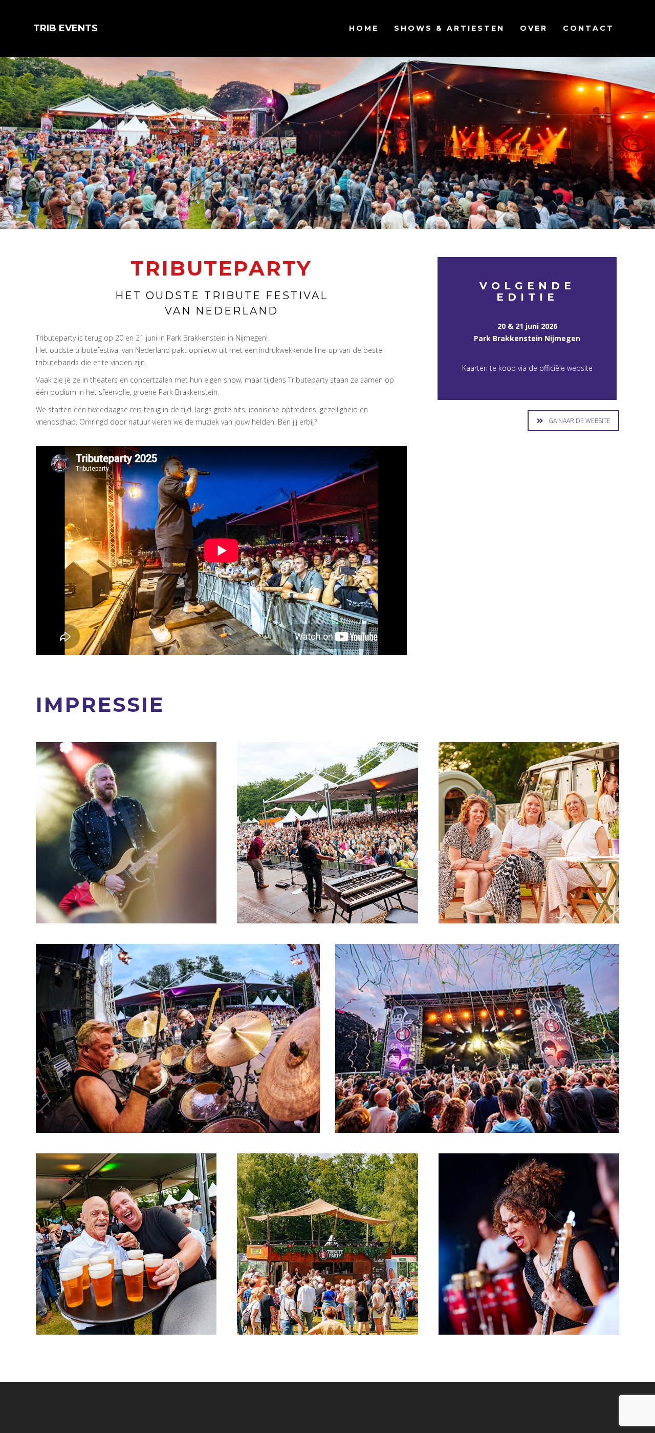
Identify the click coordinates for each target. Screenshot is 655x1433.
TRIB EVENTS (65, 28)
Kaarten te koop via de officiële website (527, 368)
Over (534, 28)
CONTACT (588, 28)
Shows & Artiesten (449, 28)
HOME (364, 28)
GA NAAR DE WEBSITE (579, 420)
